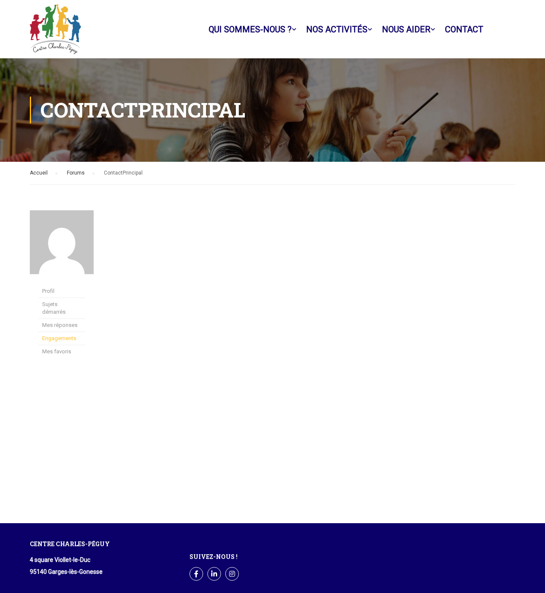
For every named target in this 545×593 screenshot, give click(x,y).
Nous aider (406, 29)
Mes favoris (56, 351)
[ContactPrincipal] (62, 241)
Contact (464, 29)
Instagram (232, 574)
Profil (48, 291)
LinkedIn (214, 574)
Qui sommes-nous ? (250, 29)
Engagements (59, 338)
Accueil (39, 173)
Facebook (501, 29)
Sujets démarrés (54, 308)
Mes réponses (59, 325)
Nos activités (336, 29)
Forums (76, 173)
